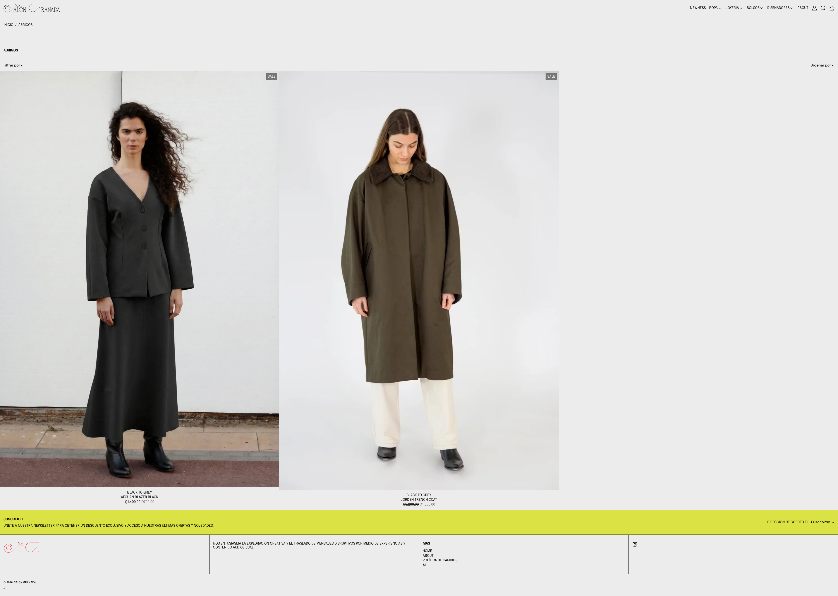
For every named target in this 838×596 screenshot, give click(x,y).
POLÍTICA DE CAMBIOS (440, 560)
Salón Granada (25, 582)
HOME (427, 551)
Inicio (8, 25)
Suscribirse (820, 522)
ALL (425, 565)
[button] (823, 8)
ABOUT (428, 556)
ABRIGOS (25, 25)
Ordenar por (821, 65)
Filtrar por (11, 65)
